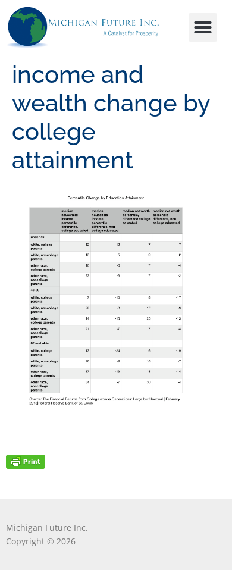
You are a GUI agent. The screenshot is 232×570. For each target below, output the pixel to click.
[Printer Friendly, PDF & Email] (25, 460)
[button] (203, 27)
